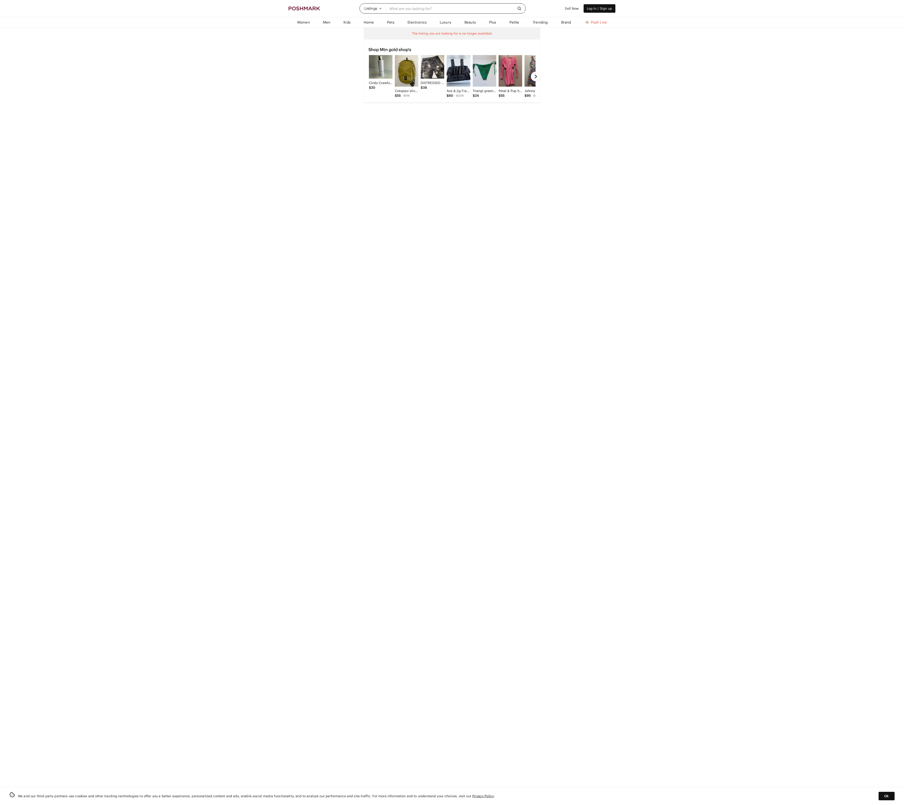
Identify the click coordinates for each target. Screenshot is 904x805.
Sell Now (572, 8)
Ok (886, 796)
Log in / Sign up (599, 8)
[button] (373, 8)
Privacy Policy (483, 796)
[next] (535, 76)
